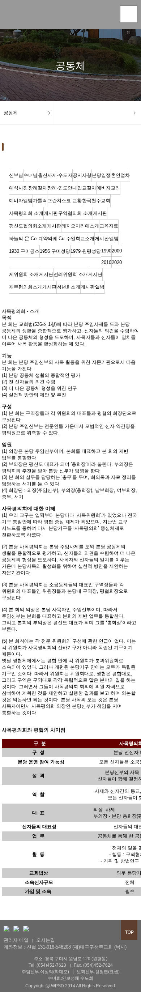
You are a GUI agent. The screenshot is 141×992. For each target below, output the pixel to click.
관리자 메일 (16, 940)
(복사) (120, 947)
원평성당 (27, 16)
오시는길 (45, 940)
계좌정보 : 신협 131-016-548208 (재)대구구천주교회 (58, 947)
